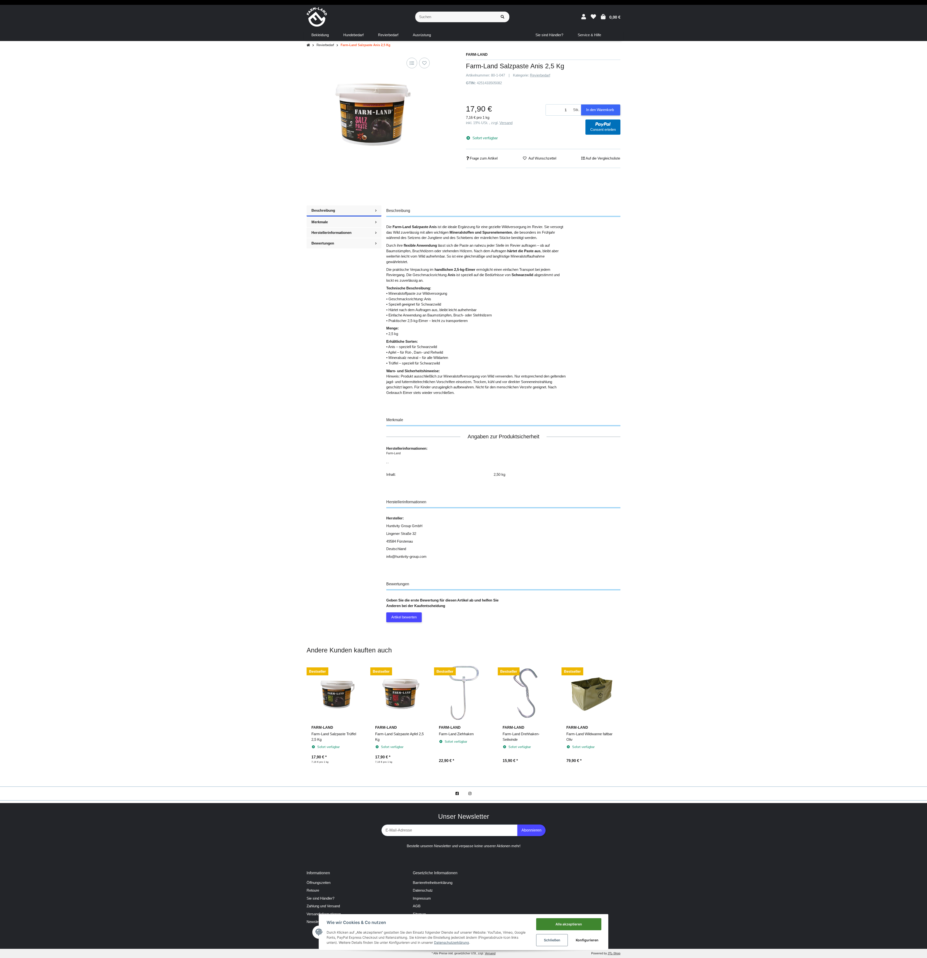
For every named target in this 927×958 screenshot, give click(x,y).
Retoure (313, 890)
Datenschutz (423, 890)
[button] (583, 17)
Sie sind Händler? (320, 898)
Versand (506, 123)
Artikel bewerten (404, 617)
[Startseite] (308, 45)
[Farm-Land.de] (317, 16)
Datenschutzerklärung (451, 942)
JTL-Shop (614, 953)
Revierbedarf (540, 75)
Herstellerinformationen (331, 233)
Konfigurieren (587, 940)
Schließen (552, 940)
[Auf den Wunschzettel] (424, 63)
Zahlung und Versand (323, 906)
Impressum (422, 898)
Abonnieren (531, 830)
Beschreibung (323, 210)
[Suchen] (502, 17)
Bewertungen (322, 243)
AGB (417, 906)
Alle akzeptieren (568, 924)
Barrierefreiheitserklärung (432, 883)
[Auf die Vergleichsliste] (412, 63)
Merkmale (319, 222)
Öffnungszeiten (318, 883)
